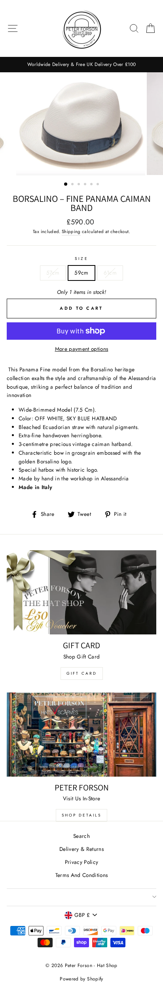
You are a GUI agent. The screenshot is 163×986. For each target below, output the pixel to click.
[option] (81, 64)
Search (81, 836)
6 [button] (98, 185)
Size (81, 259)
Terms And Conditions (81, 875)
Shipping (71, 231)
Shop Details (81, 815)
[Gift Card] (81, 592)
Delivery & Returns (81, 849)
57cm (52, 273)
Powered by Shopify (81, 978)
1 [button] (66, 184)
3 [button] (80, 185)
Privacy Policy (82, 862)
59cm (81, 273)
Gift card (81, 673)
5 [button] (92, 185)
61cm (110, 273)
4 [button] (86, 185)
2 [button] (73, 185)
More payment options (81, 349)
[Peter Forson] (81, 734)
